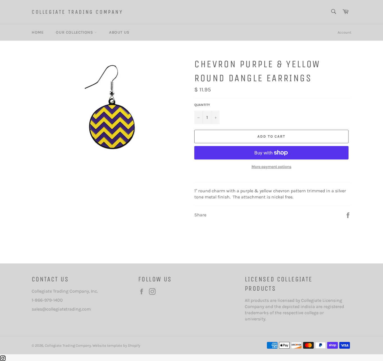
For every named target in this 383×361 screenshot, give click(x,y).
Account (344, 32)
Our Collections (75, 32)
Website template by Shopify (116, 345)
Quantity (202, 105)
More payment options (271, 166)
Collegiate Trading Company (77, 12)
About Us (119, 32)
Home (37, 32)
